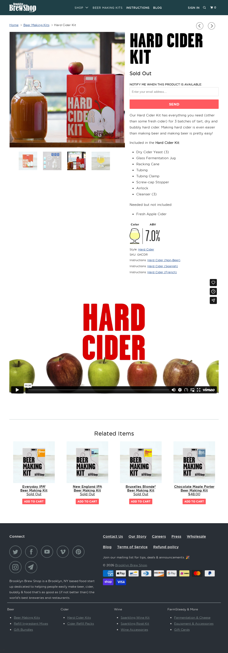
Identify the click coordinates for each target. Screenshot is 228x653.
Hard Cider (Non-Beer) (163, 260)
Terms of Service (132, 546)
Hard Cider (146, 249)
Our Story (137, 536)
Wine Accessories (134, 629)
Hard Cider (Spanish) (162, 266)
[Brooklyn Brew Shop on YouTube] (48, 552)
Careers (159, 536)
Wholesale (196, 536)
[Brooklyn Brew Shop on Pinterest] (79, 552)
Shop (80, 7)
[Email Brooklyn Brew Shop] (32, 567)
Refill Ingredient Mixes (31, 623)
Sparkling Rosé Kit (135, 623)
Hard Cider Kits (79, 617)
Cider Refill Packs (80, 623)
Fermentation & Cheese (192, 617)
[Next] (212, 25)
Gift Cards (182, 629)
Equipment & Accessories (194, 623)
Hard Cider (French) (162, 272)
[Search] (204, 7)
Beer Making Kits (108, 7)
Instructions (138, 7)
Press (176, 536)
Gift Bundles (23, 629)
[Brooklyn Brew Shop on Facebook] (32, 552)
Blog (157, 7)
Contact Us (113, 536)
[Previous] (200, 25)
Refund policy (166, 546)
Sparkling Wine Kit (135, 617)
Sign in (194, 7)
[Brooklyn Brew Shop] (27, 7)
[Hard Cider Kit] (67, 90)
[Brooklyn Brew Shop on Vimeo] (64, 552)
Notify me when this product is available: (166, 84)
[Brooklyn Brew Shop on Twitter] (16, 552)
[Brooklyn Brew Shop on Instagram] (16, 567)
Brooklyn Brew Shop (131, 565)
